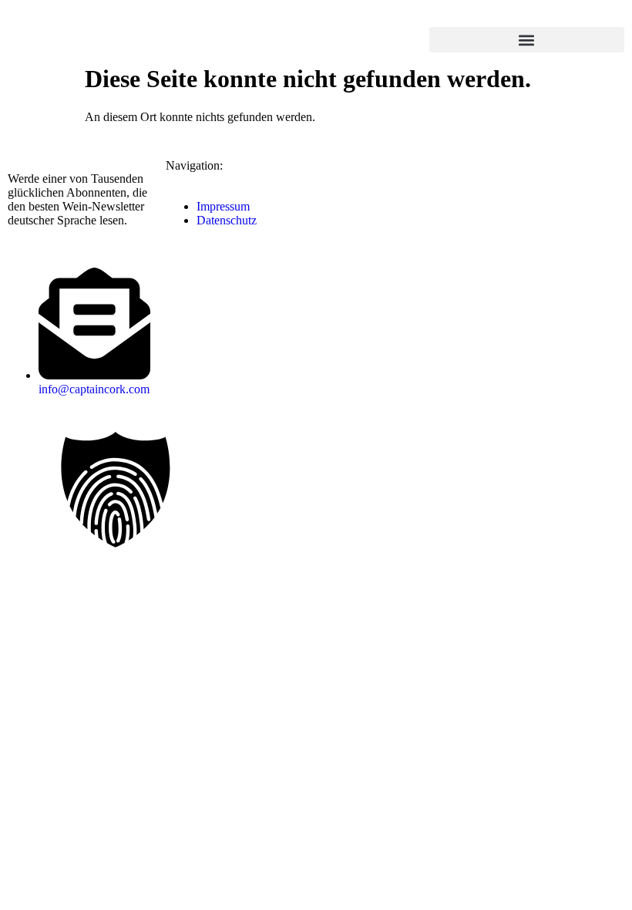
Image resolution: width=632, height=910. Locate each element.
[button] (526, 39)
